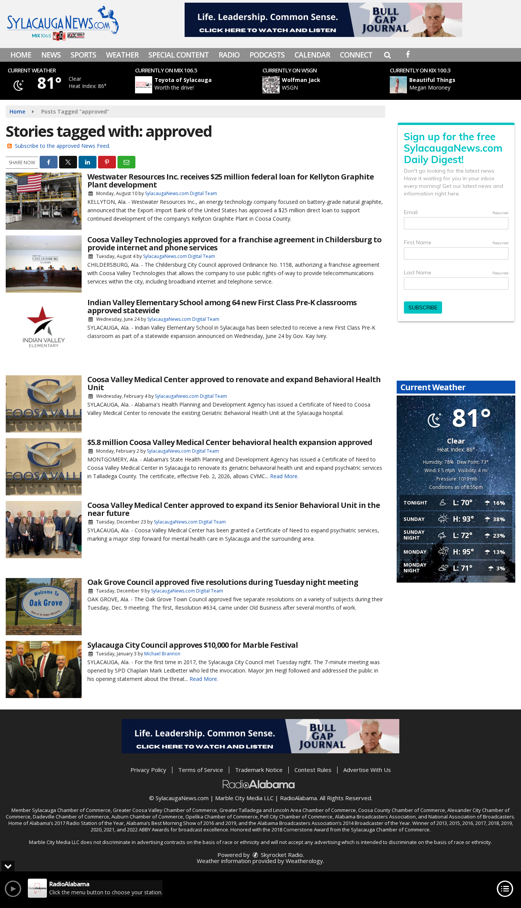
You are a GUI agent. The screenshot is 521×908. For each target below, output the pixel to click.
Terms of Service (200, 769)
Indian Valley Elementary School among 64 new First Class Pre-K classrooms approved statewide (222, 306)
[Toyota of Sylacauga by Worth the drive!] (143, 84)
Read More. (284, 476)
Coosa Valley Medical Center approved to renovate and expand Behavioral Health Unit (234, 383)
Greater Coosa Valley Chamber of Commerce (165, 810)
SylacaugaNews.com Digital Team (181, 193)
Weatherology (304, 861)
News (51, 55)
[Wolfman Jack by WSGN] (271, 84)
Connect (356, 55)
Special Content (178, 55)
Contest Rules (312, 769)
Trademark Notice (259, 769)
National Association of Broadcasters (471, 816)
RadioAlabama (298, 798)
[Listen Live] (202, 84)
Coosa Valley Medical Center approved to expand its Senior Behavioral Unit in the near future (233, 509)
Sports (83, 55)
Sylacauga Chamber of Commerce (71, 810)
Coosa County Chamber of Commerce (401, 810)
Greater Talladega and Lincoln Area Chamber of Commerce (287, 810)
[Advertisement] (323, 20)
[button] (387, 55)
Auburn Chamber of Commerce (147, 816)
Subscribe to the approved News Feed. (62, 145)
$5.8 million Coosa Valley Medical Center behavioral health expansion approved (229, 442)
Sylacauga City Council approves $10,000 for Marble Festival (192, 645)
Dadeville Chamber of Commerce (71, 816)
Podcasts (267, 55)
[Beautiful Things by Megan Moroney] (398, 84)
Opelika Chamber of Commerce (221, 816)
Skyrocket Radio (281, 854)
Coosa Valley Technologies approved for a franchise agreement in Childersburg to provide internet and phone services (234, 243)
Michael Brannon (162, 653)
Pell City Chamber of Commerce (296, 816)
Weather (122, 55)
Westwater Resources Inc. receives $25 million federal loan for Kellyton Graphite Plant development (230, 180)
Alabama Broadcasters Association (375, 816)
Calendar (312, 55)
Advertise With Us (367, 769)
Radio (229, 55)
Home (20, 55)
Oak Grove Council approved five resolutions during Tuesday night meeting (222, 582)
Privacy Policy (148, 769)
